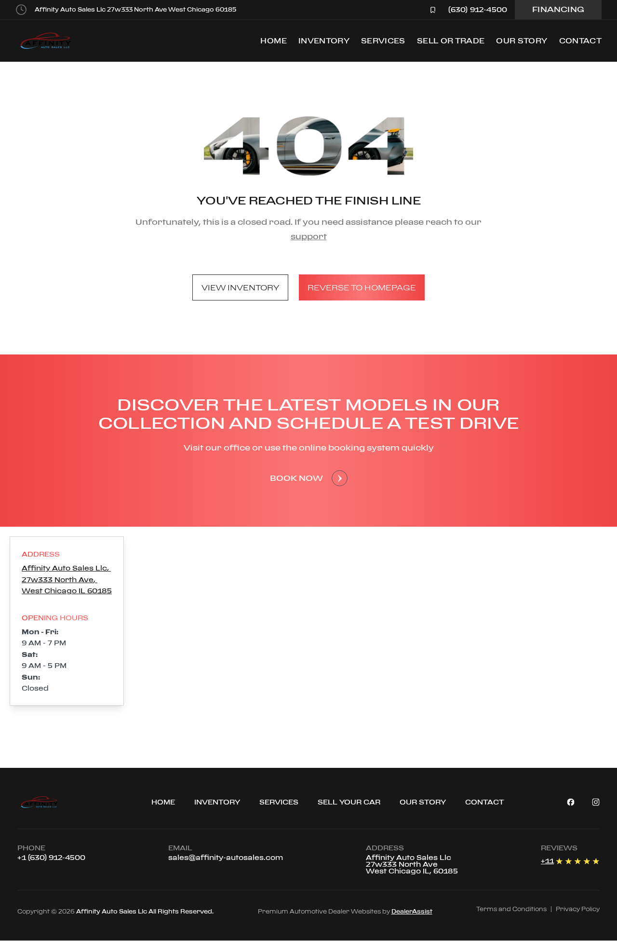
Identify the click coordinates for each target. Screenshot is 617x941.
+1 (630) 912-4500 (51, 857)
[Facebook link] (571, 802)
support (309, 236)
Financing (558, 9)
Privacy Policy (578, 909)
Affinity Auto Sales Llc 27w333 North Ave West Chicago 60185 (135, 9)
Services (383, 41)
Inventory (323, 41)
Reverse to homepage (362, 287)
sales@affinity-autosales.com (225, 857)
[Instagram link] (596, 802)
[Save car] (433, 9)
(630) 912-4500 (477, 9)
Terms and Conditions (511, 909)
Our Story (521, 41)
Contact (580, 41)
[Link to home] (51, 40)
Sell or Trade (451, 41)
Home (273, 41)
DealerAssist (411, 911)
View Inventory (240, 287)
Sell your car (349, 801)
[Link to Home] (53, 802)
